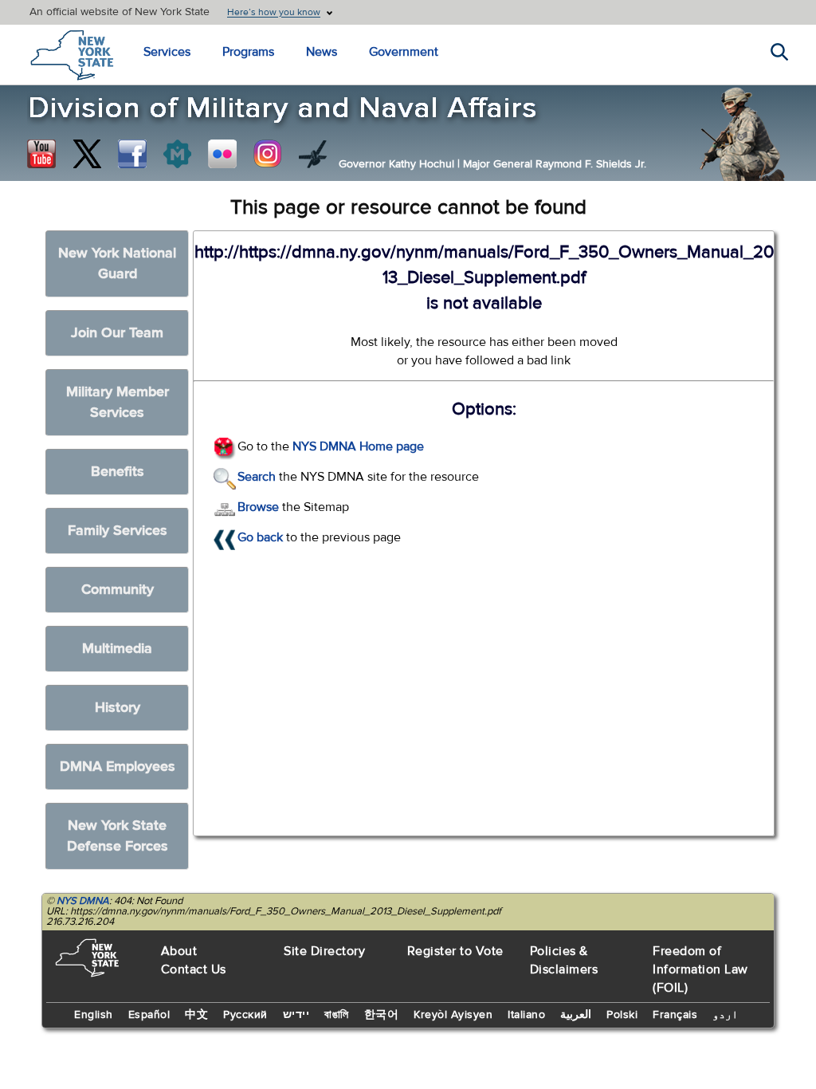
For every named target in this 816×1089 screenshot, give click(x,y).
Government (403, 52)
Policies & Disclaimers (564, 960)
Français (675, 1015)
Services (166, 52)
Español (149, 1015)
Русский (245, 1015)
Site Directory (324, 951)
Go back (260, 537)
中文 (196, 1015)
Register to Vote (455, 951)
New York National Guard (117, 263)
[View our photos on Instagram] (267, 154)
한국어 (381, 1015)
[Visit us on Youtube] (41, 154)
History (117, 707)
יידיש (296, 1015)
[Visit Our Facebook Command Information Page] (132, 154)
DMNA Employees (117, 766)
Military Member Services (117, 402)
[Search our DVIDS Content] (313, 154)
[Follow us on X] (87, 154)
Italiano (526, 1015)
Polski (622, 1015)
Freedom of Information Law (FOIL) (700, 969)
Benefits (117, 471)
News (321, 52)
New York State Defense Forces (117, 835)
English (93, 1015)
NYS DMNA (83, 900)
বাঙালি (336, 1015)
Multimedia (117, 648)
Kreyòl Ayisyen (453, 1015)
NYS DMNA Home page (358, 446)
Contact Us (193, 969)
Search (256, 477)
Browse (258, 507)
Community (117, 589)
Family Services (117, 530)
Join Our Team (117, 333)
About (179, 951)
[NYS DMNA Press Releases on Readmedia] (177, 154)
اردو (725, 1015)
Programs (248, 52)
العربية (575, 1015)
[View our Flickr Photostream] (222, 154)
